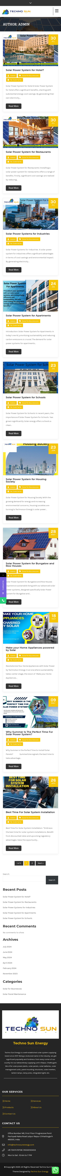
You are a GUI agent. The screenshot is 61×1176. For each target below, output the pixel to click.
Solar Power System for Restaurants (28, 151)
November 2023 (10, 973)
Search (6, 874)
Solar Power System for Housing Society (26, 480)
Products (9, 1107)
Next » (41, 863)
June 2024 (7, 952)
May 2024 (7, 957)
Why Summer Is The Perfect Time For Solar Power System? (29, 733)
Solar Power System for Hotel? (25, 70)
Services (37, 1101)
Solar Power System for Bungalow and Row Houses (30, 564)
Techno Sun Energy (39, 1171)
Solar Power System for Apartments (28, 315)
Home (7, 1101)
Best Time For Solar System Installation (30, 812)
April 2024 (7, 963)
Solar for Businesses (30, 76)
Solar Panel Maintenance (14, 994)
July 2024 (7, 947)
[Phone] (3, 600)
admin (12, 76)
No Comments (16, 80)
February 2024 (9, 968)
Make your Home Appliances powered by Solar (30, 648)
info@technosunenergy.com (21, 1145)
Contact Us (10, 1114)
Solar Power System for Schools (26, 397)
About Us (37, 1107)
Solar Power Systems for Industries (28, 233)
